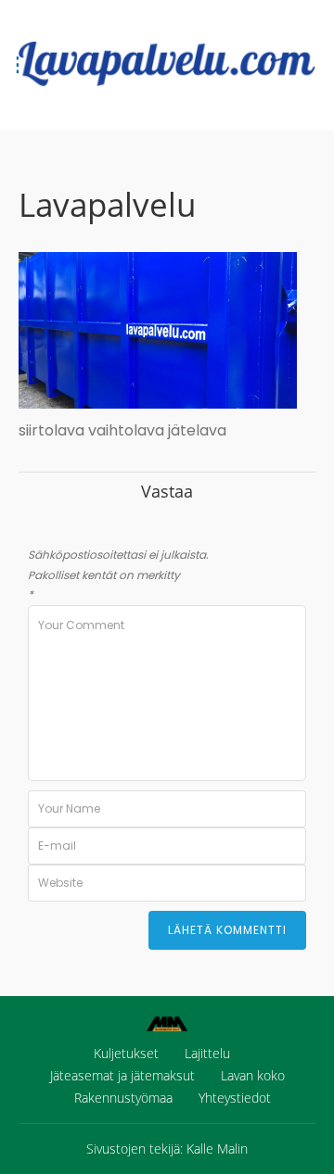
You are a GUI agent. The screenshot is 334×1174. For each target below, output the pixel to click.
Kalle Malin (217, 1148)
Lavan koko (253, 1075)
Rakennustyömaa (123, 1097)
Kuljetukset (126, 1053)
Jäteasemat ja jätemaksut (122, 1075)
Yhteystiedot (235, 1097)
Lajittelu (207, 1053)
